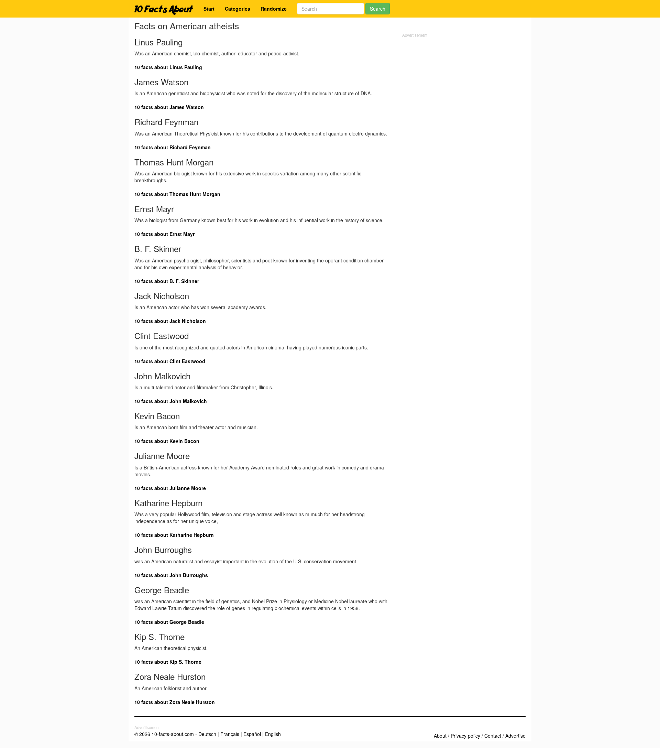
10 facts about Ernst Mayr (164, 233)
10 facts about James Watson (169, 107)
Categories (237, 8)
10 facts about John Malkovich (170, 401)
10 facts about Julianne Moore (170, 488)
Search (377, 8)
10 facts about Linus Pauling (168, 67)
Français (229, 733)
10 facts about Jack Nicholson (170, 320)
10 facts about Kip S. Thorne (167, 661)
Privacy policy (465, 735)
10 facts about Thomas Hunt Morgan (177, 194)
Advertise (515, 735)
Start (209, 8)
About (440, 735)
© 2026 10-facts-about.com (164, 733)
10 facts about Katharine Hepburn (174, 534)
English (273, 733)
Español (252, 733)
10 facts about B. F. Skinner (166, 281)
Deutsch (207, 733)
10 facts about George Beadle (169, 621)
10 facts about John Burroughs (171, 575)
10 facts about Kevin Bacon (166, 440)
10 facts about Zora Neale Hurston (174, 701)
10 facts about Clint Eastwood (169, 361)
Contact (492, 735)
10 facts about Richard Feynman (172, 147)
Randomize (274, 8)
